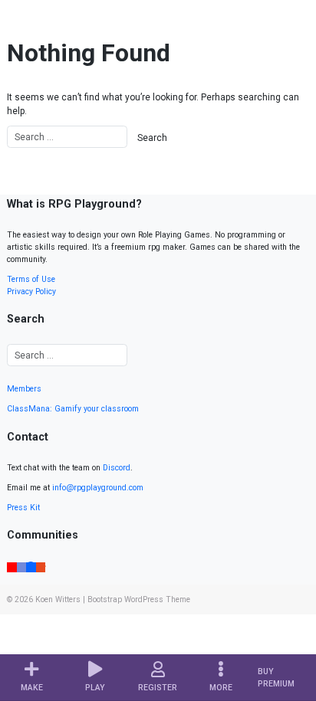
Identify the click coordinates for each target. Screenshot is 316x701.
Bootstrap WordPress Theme (138, 599)
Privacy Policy (31, 291)
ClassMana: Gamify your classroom (73, 409)
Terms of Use (31, 279)
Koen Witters (58, 599)
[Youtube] (12, 566)
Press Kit (23, 508)
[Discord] (22, 566)
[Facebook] (31, 566)
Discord (116, 468)
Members (24, 389)
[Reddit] (41, 566)
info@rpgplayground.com (97, 488)
